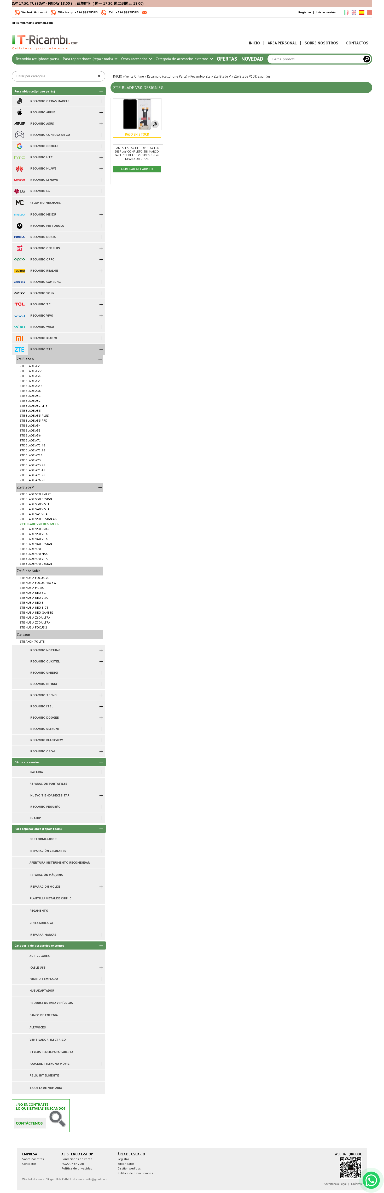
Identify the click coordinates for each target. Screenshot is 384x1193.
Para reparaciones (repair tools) (88, 58)
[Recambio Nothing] (19, 650)
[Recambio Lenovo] (19, 180)
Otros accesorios (134, 58)
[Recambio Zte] (19, 349)
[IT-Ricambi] (46, 51)
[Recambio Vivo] (19, 315)
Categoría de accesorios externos (183, 58)
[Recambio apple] (19, 112)
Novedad (252, 58)
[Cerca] (366, 59)
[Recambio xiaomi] (19, 338)
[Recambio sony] (19, 293)
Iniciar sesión (326, 12)
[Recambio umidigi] (19, 673)
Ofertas (227, 58)
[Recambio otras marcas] (19, 101)
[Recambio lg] (19, 191)
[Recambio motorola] (19, 226)
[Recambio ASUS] (19, 123)
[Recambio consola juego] (19, 135)
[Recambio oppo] (19, 259)
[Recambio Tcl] (19, 304)
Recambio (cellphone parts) (37, 58)
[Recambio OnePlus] (19, 248)
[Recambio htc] (19, 157)
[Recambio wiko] (19, 327)
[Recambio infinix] (19, 684)
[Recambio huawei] (19, 168)
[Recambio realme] (19, 271)
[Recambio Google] (19, 146)
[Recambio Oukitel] (19, 661)
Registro (304, 12)
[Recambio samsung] (19, 282)
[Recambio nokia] (19, 237)
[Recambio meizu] (19, 214)
